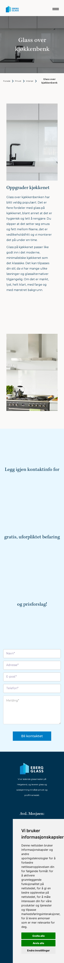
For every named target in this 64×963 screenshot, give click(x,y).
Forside (6, 81)
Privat (18, 81)
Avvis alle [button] (38, 943)
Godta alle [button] (38, 935)
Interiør (29, 81)
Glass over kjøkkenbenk (49, 81)
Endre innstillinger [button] (38, 950)
